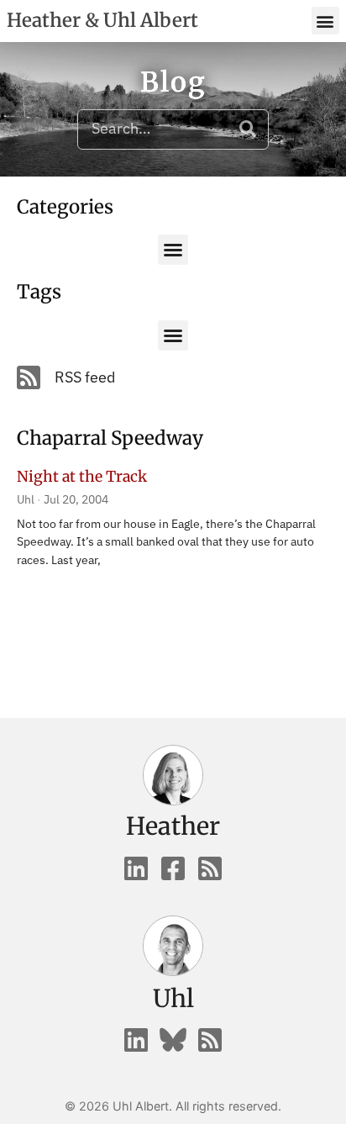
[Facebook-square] (173, 868)
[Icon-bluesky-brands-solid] (173, 1039)
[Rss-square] (210, 868)
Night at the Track (82, 476)
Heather (173, 826)
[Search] (248, 129)
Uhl (173, 999)
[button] (325, 20)
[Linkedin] (136, 868)
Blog (173, 82)
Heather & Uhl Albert (102, 20)
